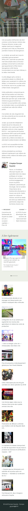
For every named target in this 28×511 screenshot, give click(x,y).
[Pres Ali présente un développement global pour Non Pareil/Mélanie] (14, 355)
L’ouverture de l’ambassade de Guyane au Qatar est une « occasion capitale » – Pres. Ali (7, 217)
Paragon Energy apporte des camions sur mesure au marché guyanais (13, 260)
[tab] (12, 275)
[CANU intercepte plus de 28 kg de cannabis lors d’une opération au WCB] (14, 374)
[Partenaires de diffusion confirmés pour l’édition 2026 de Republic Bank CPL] (14, 415)
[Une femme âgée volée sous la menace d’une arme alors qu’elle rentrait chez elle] (14, 394)
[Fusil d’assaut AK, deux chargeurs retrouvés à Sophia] (14, 485)
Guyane (14, 17)
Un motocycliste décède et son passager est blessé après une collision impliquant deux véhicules (13, 300)
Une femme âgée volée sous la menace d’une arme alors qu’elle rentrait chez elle (12, 404)
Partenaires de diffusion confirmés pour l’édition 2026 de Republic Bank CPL (13, 426)
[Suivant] (23, 257)
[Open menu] (24, 4)
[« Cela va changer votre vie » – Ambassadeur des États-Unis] (14, 335)
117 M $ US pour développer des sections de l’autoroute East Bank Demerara (21, 215)
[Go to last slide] (4, 257)
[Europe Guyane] (10, 5)
